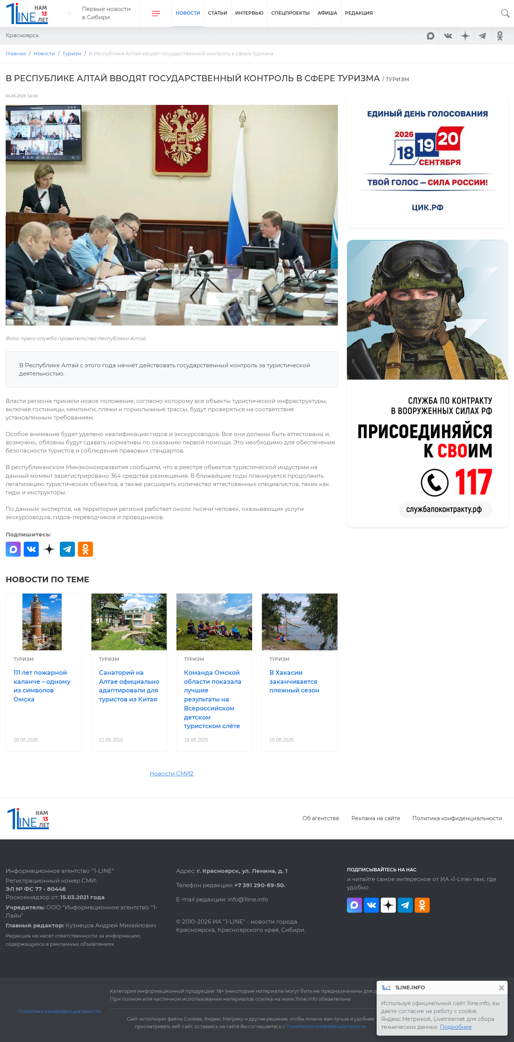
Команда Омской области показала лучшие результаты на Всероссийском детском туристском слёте (213, 699)
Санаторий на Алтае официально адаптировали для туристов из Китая (129, 686)
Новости (188, 13)
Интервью (249, 13)
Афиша (327, 13)
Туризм (24, 659)
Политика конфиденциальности (457, 818)
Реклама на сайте (375, 818)
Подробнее (456, 1027)
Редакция (359, 13)
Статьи (217, 13)
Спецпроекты (290, 13)
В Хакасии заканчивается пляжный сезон (294, 681)
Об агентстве (321, 818)
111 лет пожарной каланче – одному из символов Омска (42, 686)
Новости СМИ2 (171, 773)
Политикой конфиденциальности (326, 1026)
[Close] (501, 988)
